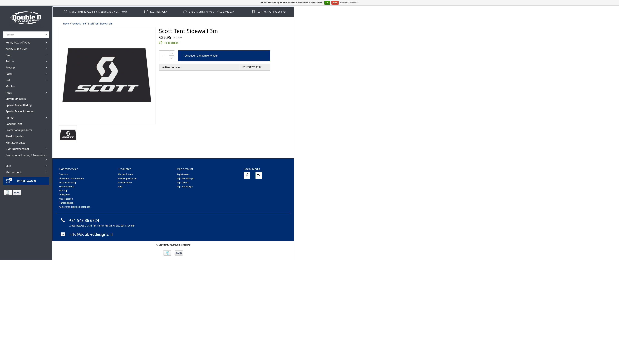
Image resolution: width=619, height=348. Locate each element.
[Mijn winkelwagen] (8, 182)
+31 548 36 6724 (84, 220)
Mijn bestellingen (185, 178)
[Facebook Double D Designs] (247, 175)
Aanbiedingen (125, 182)
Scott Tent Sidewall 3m (100, 23)
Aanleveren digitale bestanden (74, 206)
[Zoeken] (46, 34)
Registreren (183, 174)
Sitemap (63, 190)
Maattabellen (66, 198)
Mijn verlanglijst (185, 186)
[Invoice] (8, 192)
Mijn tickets (183, 182)
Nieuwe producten (127, 178)
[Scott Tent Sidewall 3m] (107, 75)
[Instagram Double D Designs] (258, 175)
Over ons (63, 174)
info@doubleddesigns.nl (91, 234)
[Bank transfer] (16, 192)
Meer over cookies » (349, 3)
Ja (327, 3)
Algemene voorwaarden (71, 178)
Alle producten (125, 174)
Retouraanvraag (67, 182)
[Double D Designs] (26, 17)
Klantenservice (66, 186)
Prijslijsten (64, 194)
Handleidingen (66, 202)
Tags (120, 186)
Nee (335, 3)
